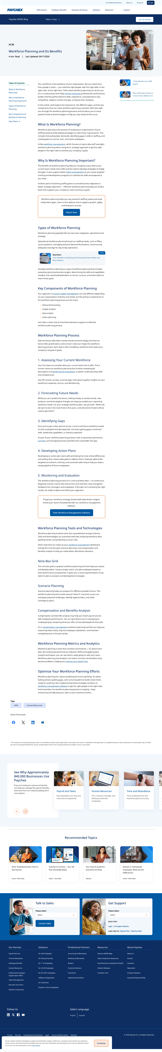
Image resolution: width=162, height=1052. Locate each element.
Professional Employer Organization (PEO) (17, 974)
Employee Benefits (59, 10)
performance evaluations (64, 371)
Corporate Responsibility (136, 978)
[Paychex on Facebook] (18, 1014)
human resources (73, 93)
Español (82, 1015)
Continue (101, 1043)
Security (18, 1035)
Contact (126, 10)
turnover (41, 440)
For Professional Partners (114, 3)
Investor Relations (134, 973)
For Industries (43, 982)
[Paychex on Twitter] (13, 1014)
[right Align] (25, 811)
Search (141, 3)
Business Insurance (16, 985)
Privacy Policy (36, 1045)
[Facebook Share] (13, 722)
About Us (129, 3)
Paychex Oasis (136, 931)
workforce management (54, 144)
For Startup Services (45, 958)
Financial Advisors (74, 968)
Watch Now (71, 212)
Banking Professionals (76, 958)
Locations (130, 963)
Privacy (9, 1035)
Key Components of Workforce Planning (17, 116)
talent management (75, 172)
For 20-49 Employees (46, 968)
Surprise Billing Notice (60, 1035)
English (73, 1015)
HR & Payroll (41, 10)
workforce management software (52, 686)
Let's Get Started (145, 19)
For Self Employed (45, 953)
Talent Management (16, 980)
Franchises (72, 973)
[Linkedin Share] (33, 722)
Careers (130, 958)
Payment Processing (16, 990)
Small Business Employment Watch (110, 963)
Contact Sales (45, 923)
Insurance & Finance (80, 10)
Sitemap (74, 1035)
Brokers (71, 963)
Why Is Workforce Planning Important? (18, 99)
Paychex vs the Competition (48, 987)
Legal (47, 1035)
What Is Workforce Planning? (17, 91)
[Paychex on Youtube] (23, 1014)
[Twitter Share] (23, 722)
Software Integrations (46, 978)
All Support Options (121, 926)
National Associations (76, 978)
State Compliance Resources (108, 958)
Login (110, 926)
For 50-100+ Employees (46, 973)
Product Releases (104, 968)
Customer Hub (103, 973)
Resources (109, 10)
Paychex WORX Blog (18, 19)
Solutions (96, 10)
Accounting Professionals (77, 953)
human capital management (66, 293)
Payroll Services (14, 953)
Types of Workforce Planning (17, 107)
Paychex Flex (125, 931)
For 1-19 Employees (45, 963)
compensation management (55, 627)
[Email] (43, 722)
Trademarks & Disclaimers (33, 1035)
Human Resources (15, 968)
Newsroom (131, 968)
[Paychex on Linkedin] (8, 1014)
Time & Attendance (16, 958)
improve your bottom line (76, 661)
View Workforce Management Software (71, 512)
